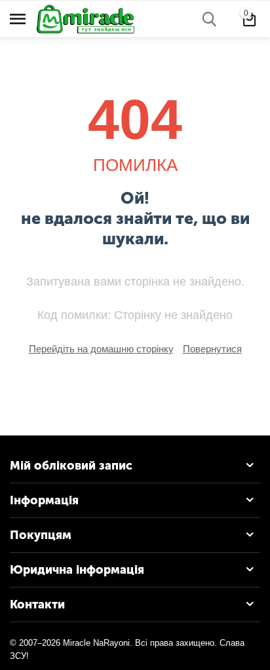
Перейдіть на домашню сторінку (101, 348)
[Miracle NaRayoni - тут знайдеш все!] (91, 18)
